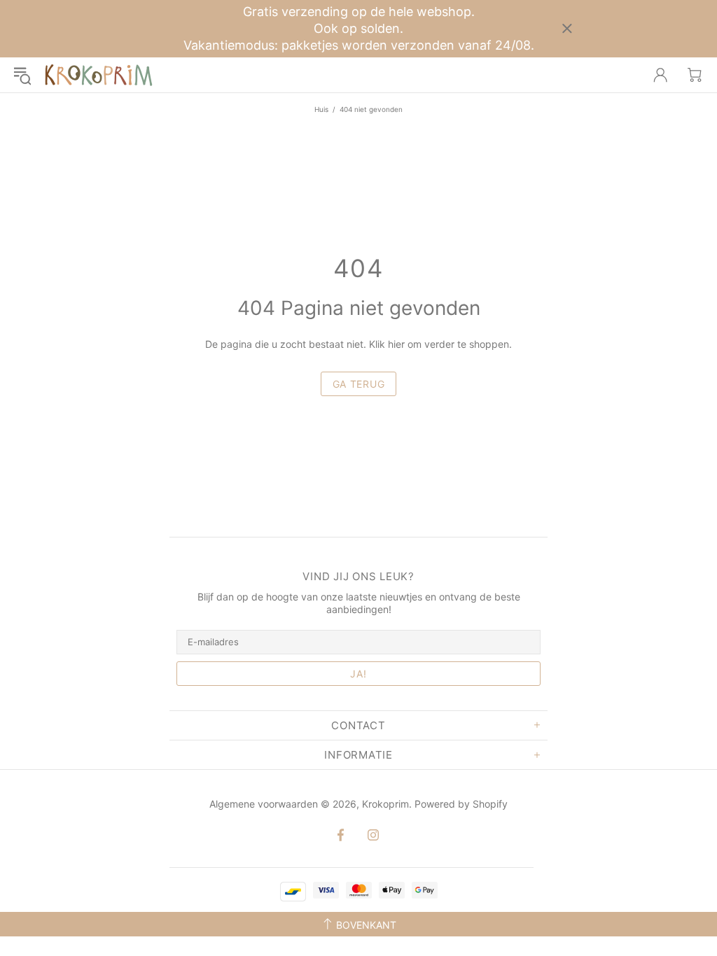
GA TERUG (359, 384)
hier (396, 344)
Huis (321, 109)
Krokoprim (99, 75)
